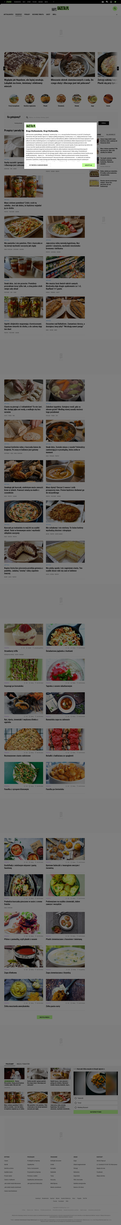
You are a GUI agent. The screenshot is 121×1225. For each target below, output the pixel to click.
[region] (60, 146)
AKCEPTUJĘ (88, 165)
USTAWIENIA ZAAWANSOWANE (38, 165)
